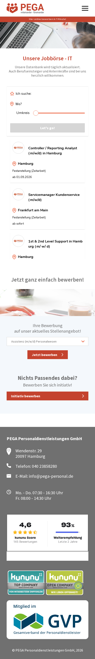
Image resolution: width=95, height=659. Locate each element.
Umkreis (23, 113)
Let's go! (47, 128)
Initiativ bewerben (25, 396)
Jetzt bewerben (44, 354)
